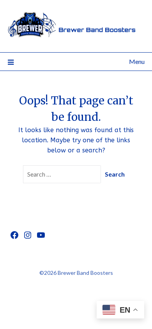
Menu (137, 61)
